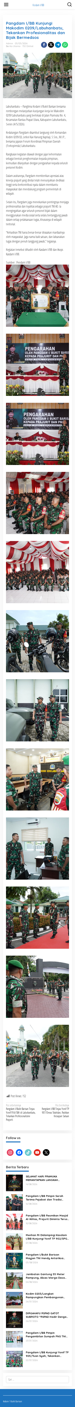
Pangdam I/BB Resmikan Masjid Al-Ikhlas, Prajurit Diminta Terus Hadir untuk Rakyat (47, 1217)
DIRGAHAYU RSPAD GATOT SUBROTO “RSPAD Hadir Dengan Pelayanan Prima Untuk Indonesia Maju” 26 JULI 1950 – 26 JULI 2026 (47, 1315)
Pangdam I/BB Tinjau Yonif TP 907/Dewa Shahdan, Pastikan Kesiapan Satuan (55, 1111)
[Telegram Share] (58, 45)
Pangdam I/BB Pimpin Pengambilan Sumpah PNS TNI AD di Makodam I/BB (46, 1334)
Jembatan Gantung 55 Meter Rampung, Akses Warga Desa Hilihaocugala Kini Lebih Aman (46, 1276)
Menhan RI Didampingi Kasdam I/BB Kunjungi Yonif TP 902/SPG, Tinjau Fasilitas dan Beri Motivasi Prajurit (47, 1236)
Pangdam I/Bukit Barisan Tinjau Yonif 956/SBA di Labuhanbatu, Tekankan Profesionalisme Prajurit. (21, 1112)
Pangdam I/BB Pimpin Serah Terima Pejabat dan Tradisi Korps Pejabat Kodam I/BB (44, 1197)
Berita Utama (13, 46)
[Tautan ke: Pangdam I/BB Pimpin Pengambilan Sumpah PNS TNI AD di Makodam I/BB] (14, 1339)
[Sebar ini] (44, 45)
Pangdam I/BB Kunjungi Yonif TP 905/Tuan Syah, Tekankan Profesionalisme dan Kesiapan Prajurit (47, 1354)
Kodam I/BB (38, 5)
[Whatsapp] (65, 45)
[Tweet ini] (51, 45)
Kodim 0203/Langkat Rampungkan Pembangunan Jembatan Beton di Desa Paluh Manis (46, 1295)
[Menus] (6, 4)
